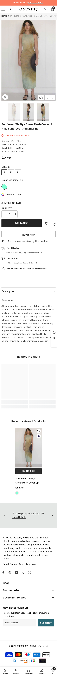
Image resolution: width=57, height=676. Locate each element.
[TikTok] (16, 572)
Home (4, 16)
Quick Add (28, 471)
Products (14, 16)
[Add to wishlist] (46, 223)
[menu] (3, 9)
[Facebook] (3, 572)
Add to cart (21, 223)
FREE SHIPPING (35, 3)
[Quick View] (39, 436)
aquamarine (17, 493)
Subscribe (46, 622)
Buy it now (28, 234)
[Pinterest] (10, 572)
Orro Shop (16, 141)
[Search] (11, 9)
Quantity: (6, 208)
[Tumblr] (23, 572)
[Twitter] (29, 572)
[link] (14, 402)
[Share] (53, 224)
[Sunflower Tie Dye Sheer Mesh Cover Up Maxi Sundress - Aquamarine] (28, 447)
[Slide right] (52, 515)
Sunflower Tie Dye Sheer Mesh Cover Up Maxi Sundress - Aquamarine (27, 481)
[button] (47, 97)
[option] (28, 60)
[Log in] (45, 9)
